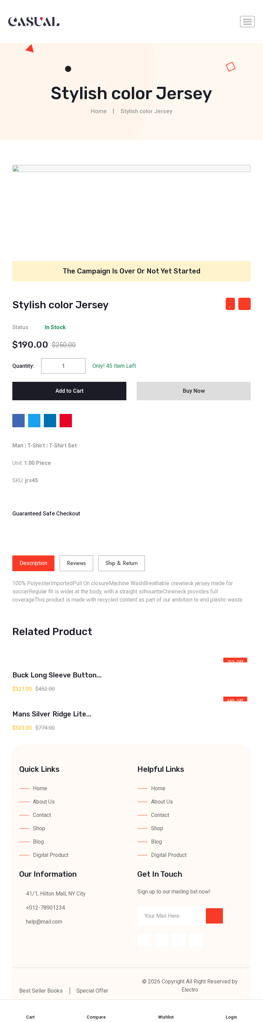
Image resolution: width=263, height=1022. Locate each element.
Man (17, 445)
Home (99, 111)
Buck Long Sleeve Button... (57, 675)
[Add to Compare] (244, 304)
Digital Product (50, 855)
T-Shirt (36, 445)
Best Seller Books (41, 990)
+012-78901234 (45, 907)
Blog (38, 841)
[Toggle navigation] (247, 21)
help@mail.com (44, 921)
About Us (44, 801)
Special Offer (92, 990)
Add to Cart (69, 391)
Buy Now (194, 391)
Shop (39, 828)
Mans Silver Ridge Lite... (51, 714)
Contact (42, 815)
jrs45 (31, 480)
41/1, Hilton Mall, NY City (55, 893)
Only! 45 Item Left (114, 366)
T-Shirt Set (63, 445)
